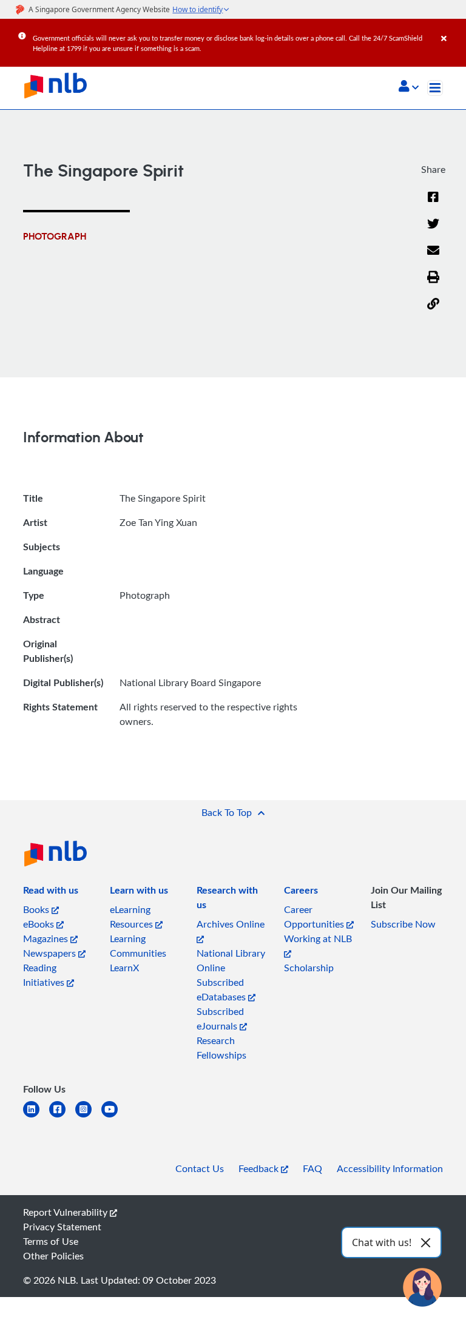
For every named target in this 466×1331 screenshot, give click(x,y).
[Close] (451, 30)
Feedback (259, 1168)
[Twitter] (433, 231)
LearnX (124, 967)
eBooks (39, 924)
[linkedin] (36, 1116)
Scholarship (309, 967)
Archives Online (231, 924)
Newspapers (50, 953)
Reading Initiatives (45, 975)
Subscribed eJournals (220, 1019)
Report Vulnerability (66, 1212)
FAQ (312, 1168)
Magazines (46, 938)
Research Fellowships (221, 1048)
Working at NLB (318, 938)
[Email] (433, 257)
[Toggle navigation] (435, 88)
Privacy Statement (62, 1226)
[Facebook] (433, 204)
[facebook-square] (62, 1116)
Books (37, 909)
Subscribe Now (403, 924)
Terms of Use (50, 1241)
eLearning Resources (132, 917)
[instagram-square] (88, 1116)
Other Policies (53, 1255)
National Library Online (231, 960)
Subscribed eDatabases (222, 989)
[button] (409, 87)
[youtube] (114, 1116)
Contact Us (199, 1168)
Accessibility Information (390, 1168)
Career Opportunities (315, 917)
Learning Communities (138, 946)
